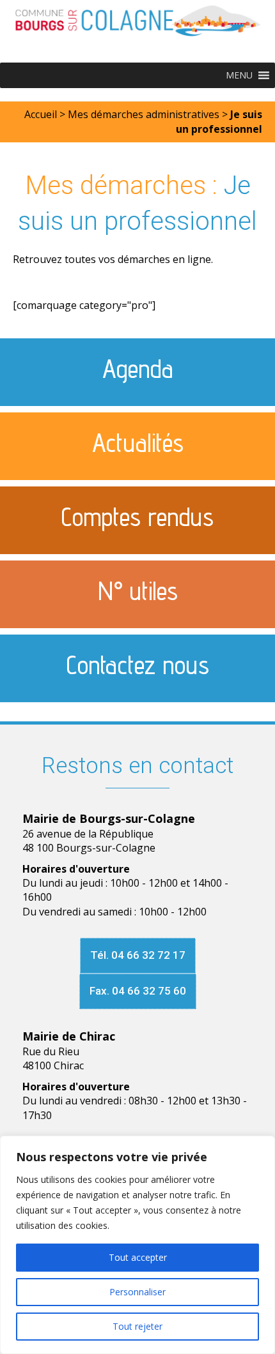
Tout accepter (138, 1257)
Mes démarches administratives (143, 114)
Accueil (40, 114)
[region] (137, 1245)
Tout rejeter (137, 1326)
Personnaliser (137, 1292)
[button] (239, 75)
